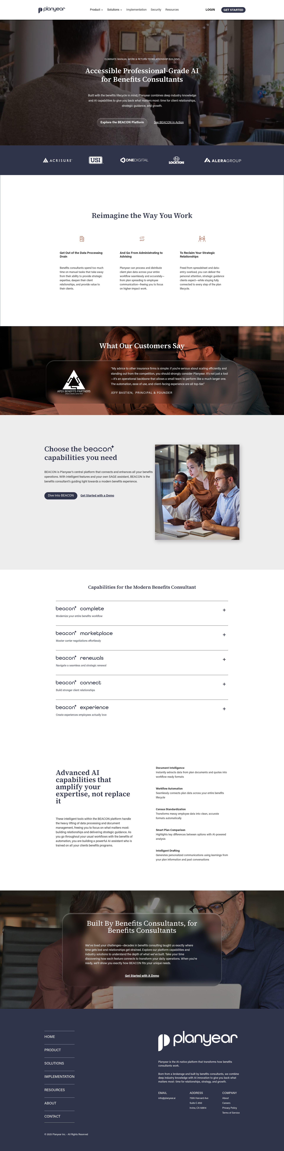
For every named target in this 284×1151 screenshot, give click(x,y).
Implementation (136, 9)
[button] (96, 9)
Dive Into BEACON (61, 495)
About (50, 1103)
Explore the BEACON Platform (122, 122)
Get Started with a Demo (97, 495)
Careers (226, 1103)
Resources (172, 9)
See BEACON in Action (169, 122)
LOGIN (210, 9)
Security (156, 9)
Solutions (54, 1063)
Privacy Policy (229, 1108)
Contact (52, 1116)
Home (49, 1037)
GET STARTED (233, 10)
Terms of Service (231, 1113)
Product (52, 1050)
